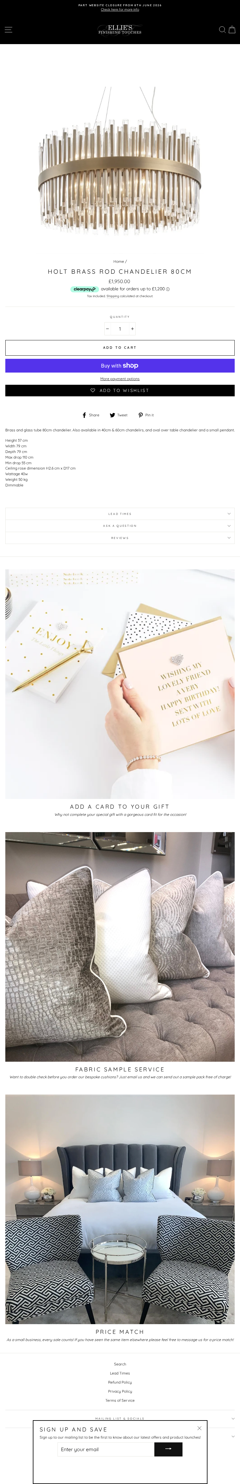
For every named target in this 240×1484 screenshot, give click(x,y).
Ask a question (120, 525)
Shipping (113, 296)
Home (118, 261)
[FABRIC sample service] (120, 947)
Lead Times (120, 1373)
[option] (120, 7)
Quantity (120, 316)
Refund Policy (120, 1382)
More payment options (120, 378)
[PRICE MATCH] (120, 1209)
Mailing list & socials (120, 1418)
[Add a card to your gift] (120, 684)
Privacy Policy (120, 1391)
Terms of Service (120, 1400)
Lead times (120, 514)
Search (120, 1364)
